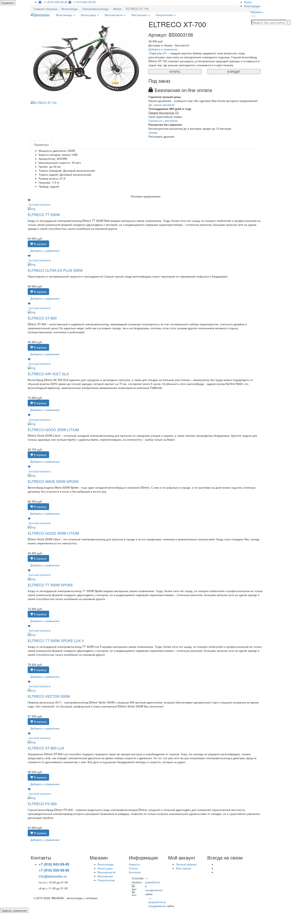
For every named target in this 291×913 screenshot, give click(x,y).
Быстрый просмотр (40, 204)
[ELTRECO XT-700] (87, 58)
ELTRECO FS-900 (42, 803)
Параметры (41, 144)
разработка (152, 882)
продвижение (154, 890)
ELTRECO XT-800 (42, 318)
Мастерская (139, 15)
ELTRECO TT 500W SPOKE (50, 584)
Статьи (133, 868)
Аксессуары (89, 15)
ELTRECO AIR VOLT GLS (48, 373)
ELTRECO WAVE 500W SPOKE (53, 481)
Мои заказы (183, 868)
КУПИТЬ (174, 72)
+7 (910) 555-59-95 (55, 2)
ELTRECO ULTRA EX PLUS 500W (55, 270)
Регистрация (252, 6)
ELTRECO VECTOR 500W (49, 696)
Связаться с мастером (163, 120)
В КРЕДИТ (234, 72)
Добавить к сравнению (163, 49)
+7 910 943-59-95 (84, 2)
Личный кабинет (186, 864)
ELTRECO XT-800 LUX (46, 747)
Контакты (135, 872)
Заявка (152, 132)
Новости (134, 864)
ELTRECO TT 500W (44, 214)
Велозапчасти (114, 15)
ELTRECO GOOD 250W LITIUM (53, 429)
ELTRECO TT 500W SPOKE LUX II (56, 640)
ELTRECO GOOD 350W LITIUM (53, 533)
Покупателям (165, 15)
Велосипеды (64, 15)
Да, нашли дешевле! (161, 105)
